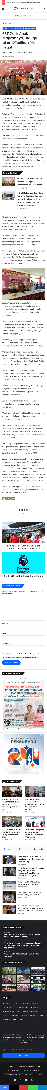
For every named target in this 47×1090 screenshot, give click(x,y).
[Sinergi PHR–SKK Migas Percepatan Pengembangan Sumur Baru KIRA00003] (23, 970)
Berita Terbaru (17, 28)
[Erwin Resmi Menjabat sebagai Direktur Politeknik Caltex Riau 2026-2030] (35, 821)
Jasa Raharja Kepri (21, 1007)
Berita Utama (30, 28)
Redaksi (7, 53)
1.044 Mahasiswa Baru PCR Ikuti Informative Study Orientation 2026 (12, 833)
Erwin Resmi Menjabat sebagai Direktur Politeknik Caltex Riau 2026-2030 (34, 833)
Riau (41, 1015)
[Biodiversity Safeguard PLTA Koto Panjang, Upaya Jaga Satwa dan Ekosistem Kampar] (9, 970)
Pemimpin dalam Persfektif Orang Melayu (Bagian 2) (30, 893)
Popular (7, 849)
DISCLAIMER (34, 1070)
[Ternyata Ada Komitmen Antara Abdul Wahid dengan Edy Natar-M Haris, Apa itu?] (9, 909)
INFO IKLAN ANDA (36, 1074)
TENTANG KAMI (14, 1070)
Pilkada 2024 (14, 1015)
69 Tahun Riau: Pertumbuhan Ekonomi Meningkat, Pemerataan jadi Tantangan (29, 181)
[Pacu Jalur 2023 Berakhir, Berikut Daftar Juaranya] (9, 885)
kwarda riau (35, 1007)
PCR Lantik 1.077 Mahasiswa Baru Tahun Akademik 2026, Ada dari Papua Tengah (35, 804)
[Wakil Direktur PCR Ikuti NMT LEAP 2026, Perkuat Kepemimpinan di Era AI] (12, 791)
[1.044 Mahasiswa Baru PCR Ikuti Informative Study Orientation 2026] (12, 821)
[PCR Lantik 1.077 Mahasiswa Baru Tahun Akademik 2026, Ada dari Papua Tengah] (35, 791)
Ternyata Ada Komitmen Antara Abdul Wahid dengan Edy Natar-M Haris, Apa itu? (30, 908)
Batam (12, 23)
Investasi (35, 1003)
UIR (14, 1020)
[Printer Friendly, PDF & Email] (8, 498)
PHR (4, 1015)
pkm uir (24, 1015)
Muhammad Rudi (8, 1011)
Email (4, 634)
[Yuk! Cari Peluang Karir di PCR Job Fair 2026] (9, 979)
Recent (22, 849)
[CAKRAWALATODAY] (23, 8)
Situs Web (6, 644)
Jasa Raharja (7, 1007)
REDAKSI (25, 1070)
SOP (26, 1074)
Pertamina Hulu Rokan (30, 1011)
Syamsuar (6, 1020)
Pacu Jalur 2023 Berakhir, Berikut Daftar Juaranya (29, 883)
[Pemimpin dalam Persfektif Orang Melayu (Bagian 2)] (9, 897)
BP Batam (6, 1003)
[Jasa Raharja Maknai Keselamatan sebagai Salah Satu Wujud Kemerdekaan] (9, 987)
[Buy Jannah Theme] (23, 16)
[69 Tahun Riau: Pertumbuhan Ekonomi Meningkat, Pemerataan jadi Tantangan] (8, 181)
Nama (5, 624)
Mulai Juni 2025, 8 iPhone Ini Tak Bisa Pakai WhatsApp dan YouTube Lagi (31, 859)
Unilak (21, 1020)
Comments (38, 849)
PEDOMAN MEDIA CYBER (13, 1074)
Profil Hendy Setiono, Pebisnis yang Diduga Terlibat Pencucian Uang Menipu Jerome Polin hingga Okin (31, 872)
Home (6, 23)
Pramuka (33, 1015)
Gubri (15, 1003)
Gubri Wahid (24, 1003)
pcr (19, 1011)
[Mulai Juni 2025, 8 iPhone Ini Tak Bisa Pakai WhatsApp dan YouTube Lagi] (9, 859)
